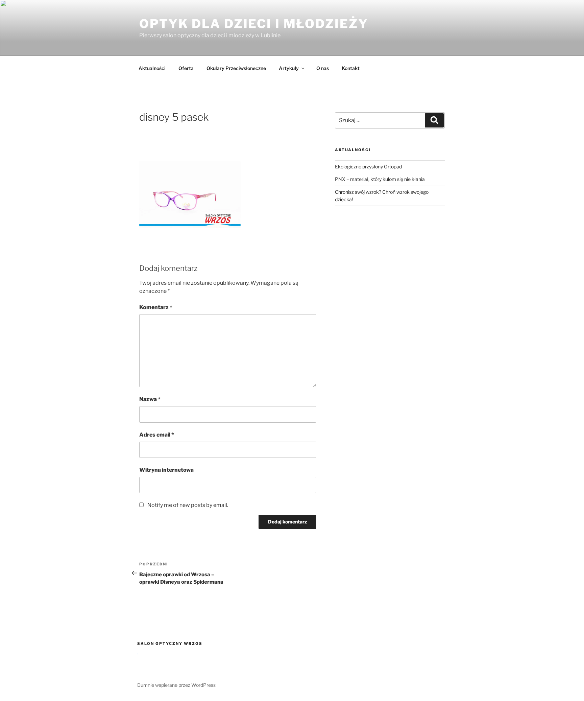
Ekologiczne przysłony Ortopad (368, 166)
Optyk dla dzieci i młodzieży (253, 23)
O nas (322, 68)
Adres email (156, 434)
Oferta (186, 68)
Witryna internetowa (166, 470)
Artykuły (289, 68)
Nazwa (150, 399)
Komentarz (155, 307)
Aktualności (152, 68)
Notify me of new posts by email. (187, 505)
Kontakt (351, 68)
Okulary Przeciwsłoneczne (236, 68)
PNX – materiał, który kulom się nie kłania (380, 179)
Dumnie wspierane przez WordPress (176, 685)
